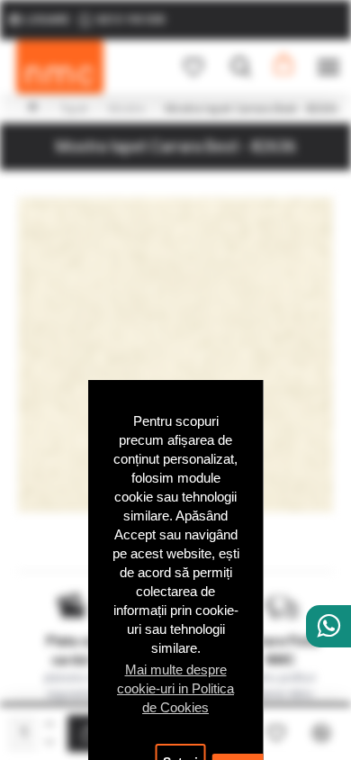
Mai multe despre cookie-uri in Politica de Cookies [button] (175, 688)
